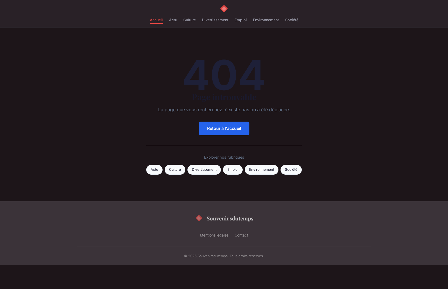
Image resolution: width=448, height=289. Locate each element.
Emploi (241, 20)
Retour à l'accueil (224, 128)
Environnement (266, 20)
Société (291, 20)
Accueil (156, 20)
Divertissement (215, 20)
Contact (241, 235)
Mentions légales (214, 235)
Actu (173, 20)
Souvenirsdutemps (230, 218)
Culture (189, 20)
